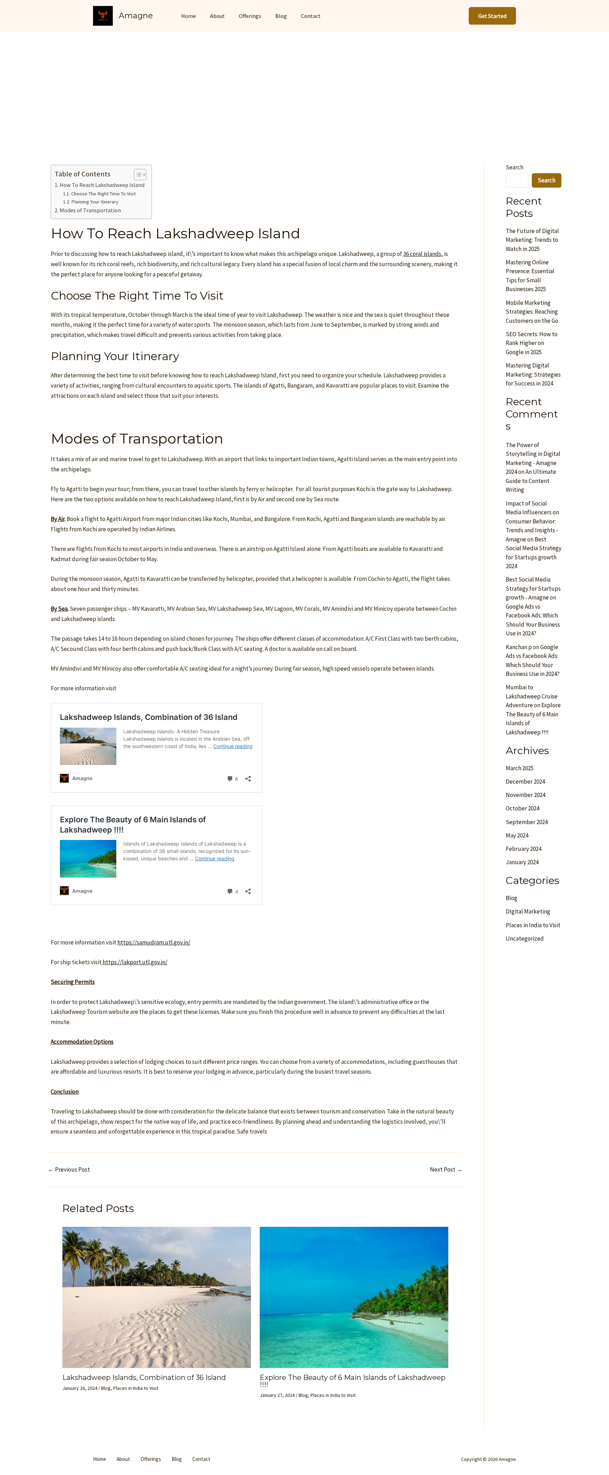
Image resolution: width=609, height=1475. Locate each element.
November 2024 (525, 795)
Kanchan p (519, 647)
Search (514, 167)
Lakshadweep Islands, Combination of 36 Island (144, 1377)
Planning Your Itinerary (94, 202)
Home (188, 15)
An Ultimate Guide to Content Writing (531, 481)
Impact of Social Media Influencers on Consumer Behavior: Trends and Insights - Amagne (532, 521)
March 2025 (520, 768)
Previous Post (69, 1170)
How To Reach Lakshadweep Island (102, 184)
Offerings (250, 15)
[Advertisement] (304, 84)
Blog (281, 15)
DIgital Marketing (528, 911)
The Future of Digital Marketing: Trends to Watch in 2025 (532, 240)
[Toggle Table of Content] (136, 175)
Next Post (446, 1170)
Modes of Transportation (90, 210)
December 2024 (525, 781)
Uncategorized (525, 938)
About (217, 15)
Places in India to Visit (135, 1388)
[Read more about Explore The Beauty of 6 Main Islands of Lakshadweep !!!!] (354, 1297)
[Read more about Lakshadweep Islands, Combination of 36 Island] (156, 1297)
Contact (311, 15)
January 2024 (522, 862)
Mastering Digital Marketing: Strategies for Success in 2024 (533, 374)
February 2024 (523, 849)
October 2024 (522, 808)
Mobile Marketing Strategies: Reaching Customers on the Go (532, 312)
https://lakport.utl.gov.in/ (134, 962)
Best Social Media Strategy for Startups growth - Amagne (533, 588)
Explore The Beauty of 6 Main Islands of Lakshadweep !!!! (352, 1381)
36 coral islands (422, 254)
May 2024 (517, 835)
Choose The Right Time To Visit (103, 193)
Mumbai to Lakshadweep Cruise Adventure (532, 696)
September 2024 (527, 822)
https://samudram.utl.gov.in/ (153, 942)
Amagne (136, 15)
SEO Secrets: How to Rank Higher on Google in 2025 (532, 343)
